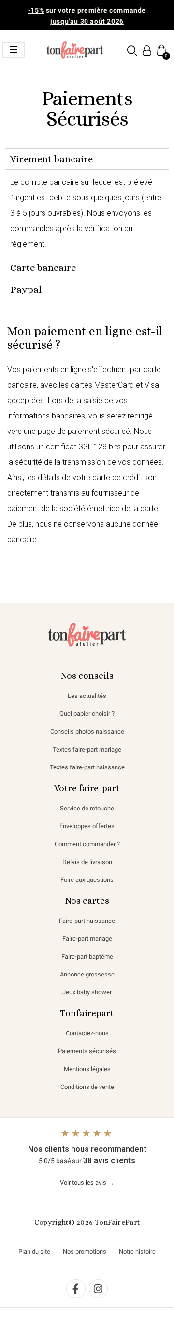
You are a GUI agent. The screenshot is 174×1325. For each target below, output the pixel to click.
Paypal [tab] (26, 289)
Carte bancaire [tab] (43, 267)
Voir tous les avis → (87, 1182)
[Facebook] (76, 1288)
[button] (132, 50)
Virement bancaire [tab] (51, 159)
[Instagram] (98, 1288)
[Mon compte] (147, 50)
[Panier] (160, 49)
